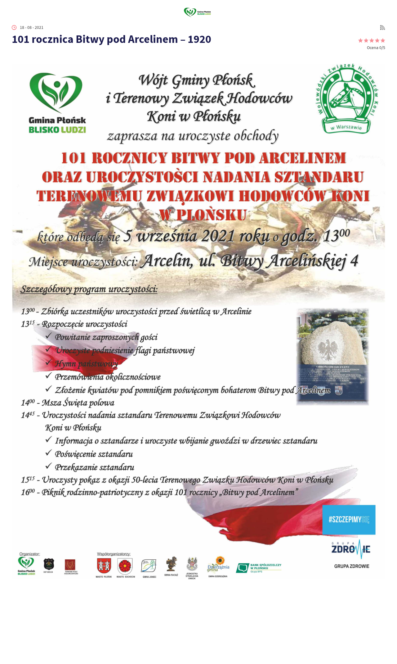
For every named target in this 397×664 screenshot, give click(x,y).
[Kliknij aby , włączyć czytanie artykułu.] (16, 55)
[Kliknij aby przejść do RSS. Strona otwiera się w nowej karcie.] (382, 27)
